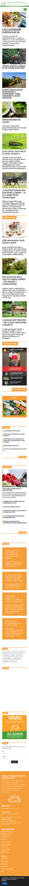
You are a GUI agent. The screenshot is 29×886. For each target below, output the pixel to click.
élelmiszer (14, 661)
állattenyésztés (6, 661)
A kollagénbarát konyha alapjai (11, 31)
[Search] (25, 9)
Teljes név (4, 756)
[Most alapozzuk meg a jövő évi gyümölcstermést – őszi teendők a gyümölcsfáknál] (14, 266)
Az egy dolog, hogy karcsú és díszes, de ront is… (14, 152)
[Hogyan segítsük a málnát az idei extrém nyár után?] (14, 56)
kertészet (13, 655)
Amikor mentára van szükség (11, 121)
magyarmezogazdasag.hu (15, 2)
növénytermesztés (6, 658)
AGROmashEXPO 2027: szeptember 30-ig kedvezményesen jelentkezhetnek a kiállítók (13, 555)
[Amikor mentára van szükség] (14, 110)
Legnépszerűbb (7, 467)
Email (3, 751)
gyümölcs (22, 652)
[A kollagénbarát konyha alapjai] (14, 19)
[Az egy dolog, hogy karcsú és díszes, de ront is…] (14, 141)
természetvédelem (16, 658)
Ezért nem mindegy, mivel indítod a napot (13, 241)
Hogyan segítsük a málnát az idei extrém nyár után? (14, 67)
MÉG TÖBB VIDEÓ (19, 389)
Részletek (3, 880)
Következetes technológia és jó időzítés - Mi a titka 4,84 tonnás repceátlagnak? (14, 599)
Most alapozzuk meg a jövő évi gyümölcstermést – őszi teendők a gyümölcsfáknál (14, 281)
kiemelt (19, 655)
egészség (15, 652)
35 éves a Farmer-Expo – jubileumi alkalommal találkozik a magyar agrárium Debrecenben (14, 578)
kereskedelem (6, 655)
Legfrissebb (6, 427)
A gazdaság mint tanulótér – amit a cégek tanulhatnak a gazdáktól (14, 322)
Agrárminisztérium (7, 652)
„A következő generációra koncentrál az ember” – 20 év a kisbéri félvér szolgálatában (13, 194)
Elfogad (4, 883)
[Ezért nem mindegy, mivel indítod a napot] (14, 230)
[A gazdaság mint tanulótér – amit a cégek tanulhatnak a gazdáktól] (14, 309)
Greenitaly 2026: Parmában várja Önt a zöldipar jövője (13, 623)
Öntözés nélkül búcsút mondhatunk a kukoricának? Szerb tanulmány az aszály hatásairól (12, 94)
